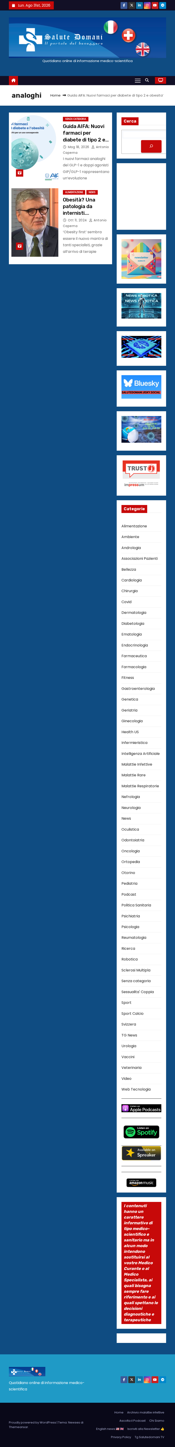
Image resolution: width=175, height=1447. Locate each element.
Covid (126, 601)
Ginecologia (132, 721)
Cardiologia (131, 580)
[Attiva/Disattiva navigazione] (138, 80)
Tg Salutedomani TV (149, 1437)
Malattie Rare (133, 775)
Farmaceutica (134, 656)
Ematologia (131, 634)
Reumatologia (133, 937)
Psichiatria (130, 916)
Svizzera (128, 1024)
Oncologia (130, 851)
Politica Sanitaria (136, 905)
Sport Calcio (132, 1013)
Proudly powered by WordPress (33, 1422)
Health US (130, 732)
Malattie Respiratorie (140, 786)
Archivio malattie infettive (145, 1412)
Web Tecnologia (136, 1089)
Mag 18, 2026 (79, 147)
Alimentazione (74, 192)
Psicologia (130, 926)
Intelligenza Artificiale (140, 753)
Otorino (128, 872)
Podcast (128, 894)
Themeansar (18, 1427)
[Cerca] (151, 146)
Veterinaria (131, 1067)
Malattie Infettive (136, 764)
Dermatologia (133, 612)
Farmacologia (133, 667)
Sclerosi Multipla (135, 970)
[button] (148, 80)
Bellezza (128, 569)
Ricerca (128, 948)
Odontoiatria (132, 840)
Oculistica (130, 829)
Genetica (129, 699)
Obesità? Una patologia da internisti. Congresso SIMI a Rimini (83, 213)
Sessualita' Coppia (137, 991)
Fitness (127, 677)
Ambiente (130, 536)
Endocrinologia (134, 645)
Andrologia (131, 547)
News (92, 192)
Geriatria (129, 710)
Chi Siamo (156, 1420)
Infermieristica (134, 742)
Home (55, 95)
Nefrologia (130, 796)
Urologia (128, 1046)
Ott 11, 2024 (78, 220)
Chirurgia (129, 591)
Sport (126, 1002)
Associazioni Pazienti (139, 558)
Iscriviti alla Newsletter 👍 (145, 1429)
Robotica (129, 959)
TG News (129, 1035)
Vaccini (127, 1057)
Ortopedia (130, 861)
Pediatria (129, 883)
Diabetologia (132, 623)
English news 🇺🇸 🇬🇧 (110, 1429)
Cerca (130, 121)
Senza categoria (75, 119)
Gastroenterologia (138, 688)
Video (126, 1078)
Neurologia (131, 807)
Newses (74, 1422)
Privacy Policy (121, 1437)
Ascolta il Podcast (132, 1420)
